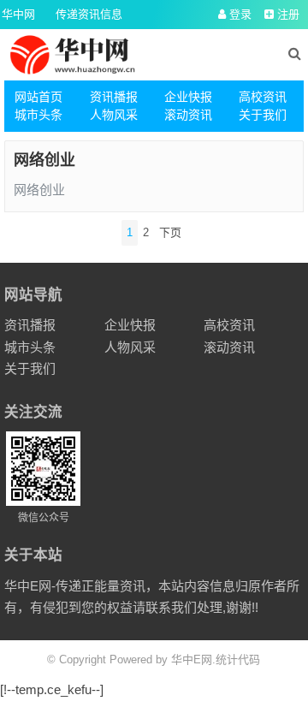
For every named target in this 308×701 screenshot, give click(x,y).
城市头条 (38, 115)
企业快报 (188, 97)
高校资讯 (263, 97)
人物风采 (114, 115)
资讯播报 (114, 97)
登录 (239, 14)
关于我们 (263, 115)
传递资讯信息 (89, 14)
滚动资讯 (188, 115)
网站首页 (38, 97)
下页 (170, 232)
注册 (286, 14)
